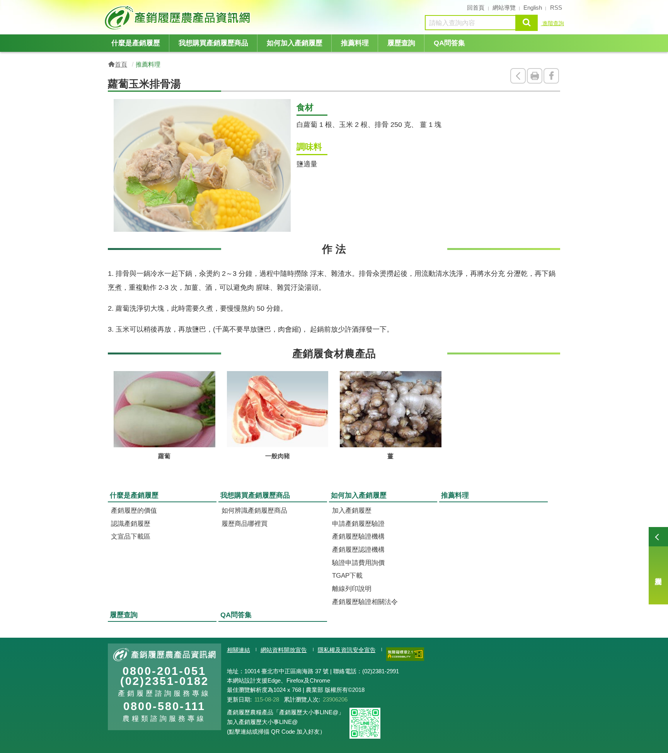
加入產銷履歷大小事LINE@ (262, 722)
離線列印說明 (351, 588)
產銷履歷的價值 (134, 510)
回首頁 (475, 8)
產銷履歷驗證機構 (358, 536)
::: (105, 7)
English (532, 8)
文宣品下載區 (130, 536)
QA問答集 (449, 43)
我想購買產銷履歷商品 (213, 43)
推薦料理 (355, 43)
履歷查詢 (658, 565)
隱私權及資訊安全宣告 (347, 650)
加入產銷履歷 (351, 510)
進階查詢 (552, 23)
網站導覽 (504, 8)
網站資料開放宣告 (284, 650)
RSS (556, 8)
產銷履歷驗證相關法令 (365, 602)
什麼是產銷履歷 (135, 43)
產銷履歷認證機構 (358, 549)
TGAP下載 (347, 575)
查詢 (526, 22)
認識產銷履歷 (130, 523)
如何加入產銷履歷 (294, 43)
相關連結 (238, 650)
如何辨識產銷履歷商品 (254, 510)
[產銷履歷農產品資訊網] (179, 17)
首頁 (121, 64)
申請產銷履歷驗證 (358, 523)
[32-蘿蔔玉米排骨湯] (202, 165)
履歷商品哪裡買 (245, 523)
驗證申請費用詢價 (358, 562)
